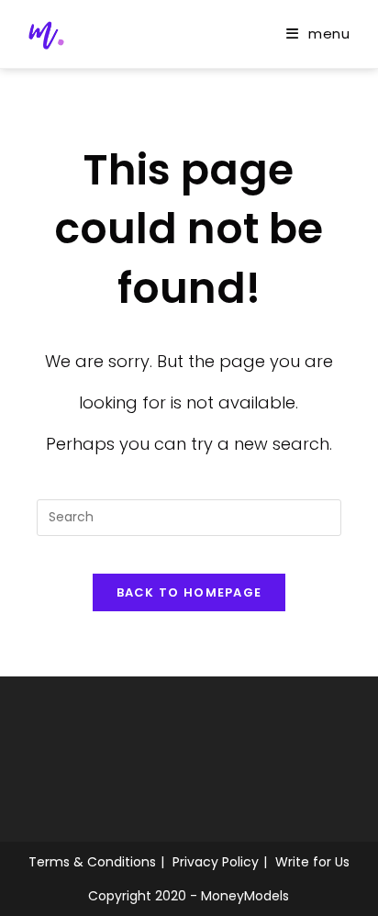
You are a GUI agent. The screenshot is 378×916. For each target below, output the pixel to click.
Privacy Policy (215, 862)
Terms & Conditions (92, 862)
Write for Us (312, 862)
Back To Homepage (189, 592)
